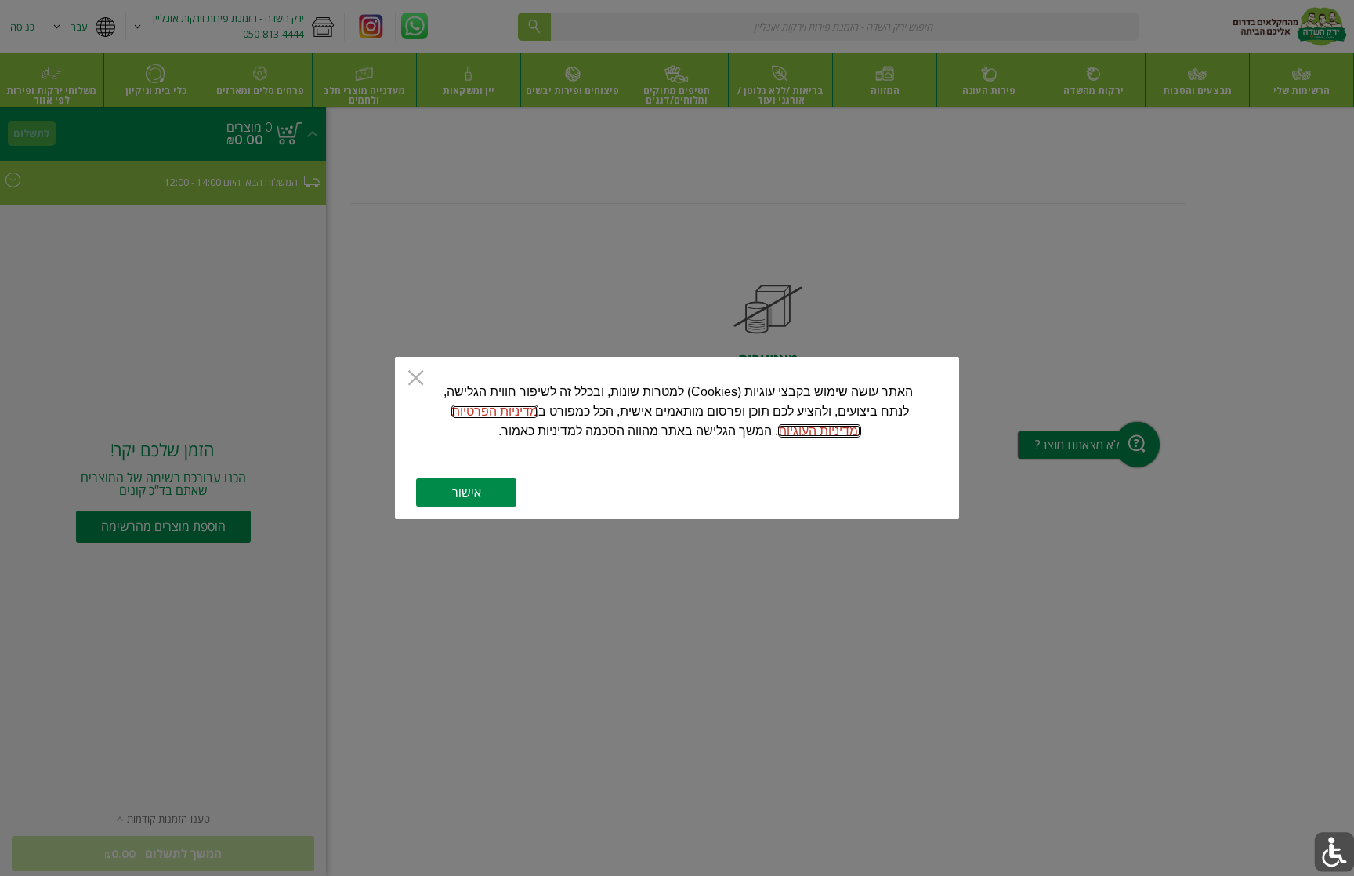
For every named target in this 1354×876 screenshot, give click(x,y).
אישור (466, 492)
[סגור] (415, 379)
